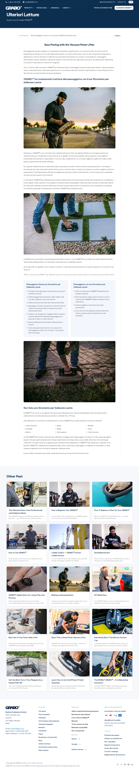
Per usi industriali (78, 731)
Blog (40, 740)
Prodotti (28, 8)
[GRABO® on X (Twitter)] (125, 764)
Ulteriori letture (44, 744)
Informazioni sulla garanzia (49, 721)
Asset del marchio (111, 748)
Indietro (117, 35)
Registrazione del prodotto (115, 755)
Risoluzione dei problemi (81, 714)
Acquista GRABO (124, 8)
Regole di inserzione (112, 745)
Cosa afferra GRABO (80, 718)
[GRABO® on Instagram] (117, 764)
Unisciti (66, 8)
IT (131, 2)
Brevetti (42, 727)
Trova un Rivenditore (103, 8)
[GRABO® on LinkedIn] (132, 764)
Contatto (121, 2)
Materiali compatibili (79, 727)
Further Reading (23, 35)
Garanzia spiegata (46, 724)
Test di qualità (44, 714)
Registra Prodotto (107, 2)
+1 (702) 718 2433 (25, 733)
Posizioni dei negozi (112, 735)
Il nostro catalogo (111, 751)
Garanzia (55, 8)
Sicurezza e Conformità (48, 737)
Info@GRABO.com (17, 728)
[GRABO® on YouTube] (128, 764)
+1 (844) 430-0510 (21, 731)
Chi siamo (42, 711)
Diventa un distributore (113, 738)
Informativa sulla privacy (48, 747)
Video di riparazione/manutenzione (85, 711)
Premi (41, 734)
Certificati (42, 731)
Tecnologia (41, 8)
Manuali (75, 721)
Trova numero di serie (80, 724)
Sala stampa (43, 750)
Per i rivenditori (110, 742)
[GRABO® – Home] (14, 8)
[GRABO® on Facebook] (121, 764)
